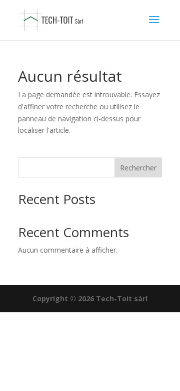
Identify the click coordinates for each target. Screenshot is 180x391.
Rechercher (138, 167)
